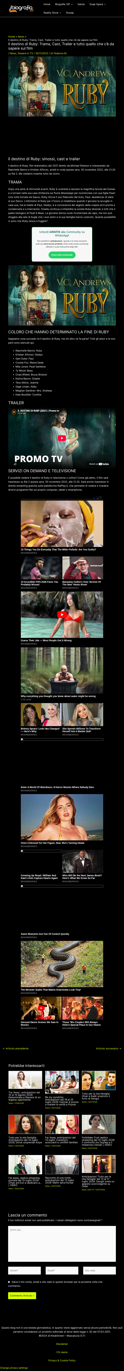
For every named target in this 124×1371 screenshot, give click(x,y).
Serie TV (90, 1190)
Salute (81, 4)
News (13, 53)
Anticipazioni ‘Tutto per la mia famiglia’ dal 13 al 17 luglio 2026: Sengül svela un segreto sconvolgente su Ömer (98, 1181)
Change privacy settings (14, 1367)
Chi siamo (62, 1352)
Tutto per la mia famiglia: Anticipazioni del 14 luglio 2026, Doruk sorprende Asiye (25, 1140)
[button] (71, 4)
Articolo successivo (108, 1048)
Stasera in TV (25, 53)
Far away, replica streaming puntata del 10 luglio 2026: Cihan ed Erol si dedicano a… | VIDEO (25, 1181)
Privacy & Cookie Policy (62, 1360)
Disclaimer (62, 1344)
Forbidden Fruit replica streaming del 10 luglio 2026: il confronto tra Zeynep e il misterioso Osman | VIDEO (98, 1141)
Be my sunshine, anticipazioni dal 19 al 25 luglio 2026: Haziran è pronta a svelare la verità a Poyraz (61, 1101)
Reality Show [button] (51, 12)
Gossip (70, 12)
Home (47, 4)
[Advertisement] (62, 138)
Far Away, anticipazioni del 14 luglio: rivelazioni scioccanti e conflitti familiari (61, 1140)
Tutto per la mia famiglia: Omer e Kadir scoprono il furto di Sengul (96, 1096)
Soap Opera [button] (96, 4)
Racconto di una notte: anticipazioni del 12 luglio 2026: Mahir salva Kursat (59, 1180)
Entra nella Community (62, 255)
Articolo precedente (16, 1048)
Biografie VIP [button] (62, 4)
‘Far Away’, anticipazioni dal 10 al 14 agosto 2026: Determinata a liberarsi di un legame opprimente (24, 1096)
